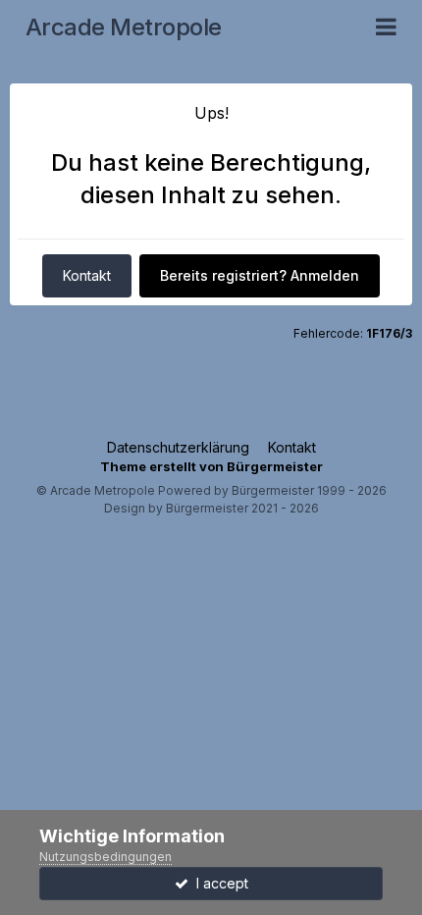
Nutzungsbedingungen (105, 856)
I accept (218, 883)
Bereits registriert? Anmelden (259, 275)
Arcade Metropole (124, 27)
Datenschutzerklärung (178, 447)
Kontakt (87, 275)
